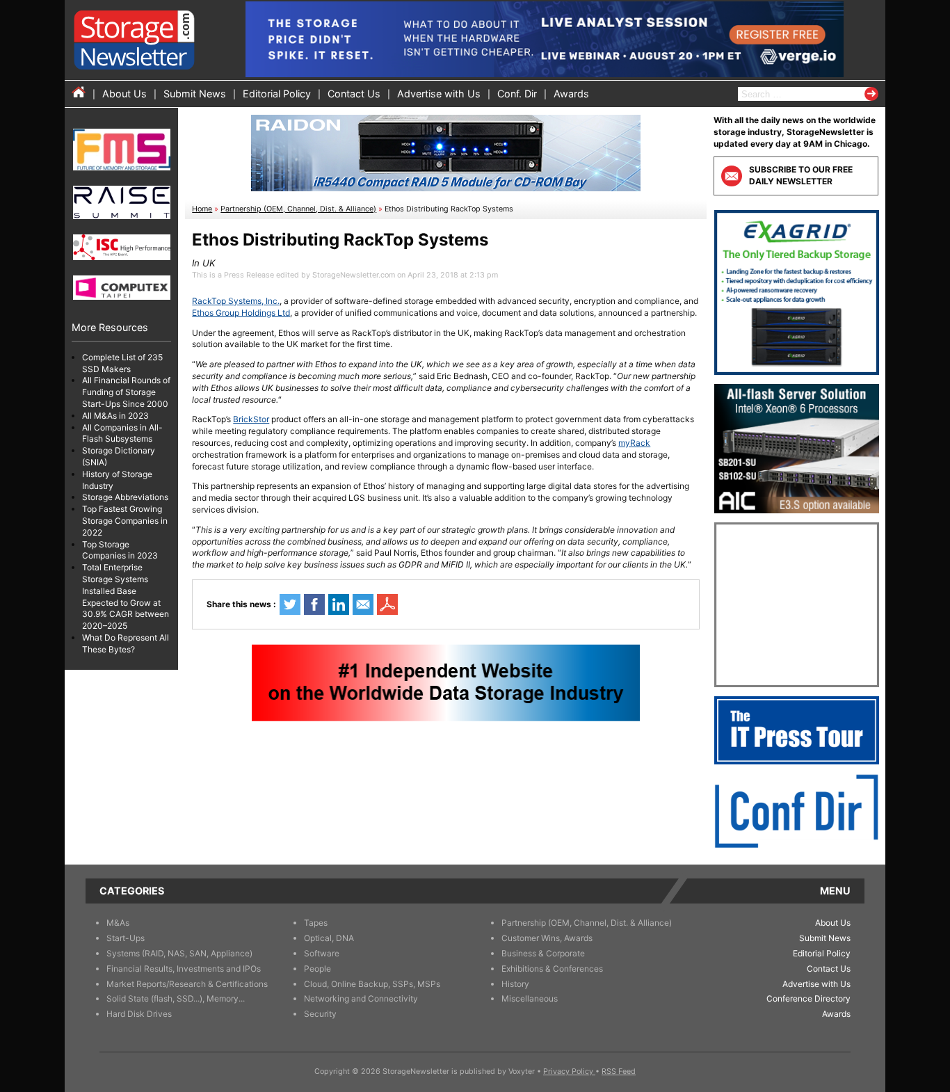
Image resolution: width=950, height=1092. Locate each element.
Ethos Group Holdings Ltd (241, 312)
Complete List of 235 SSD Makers (122, 363)
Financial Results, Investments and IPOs (183, 968)
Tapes (316, 922)
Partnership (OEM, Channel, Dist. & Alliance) (298, 209)
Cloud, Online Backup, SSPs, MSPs (372, 984)
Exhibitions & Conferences (552, 968)
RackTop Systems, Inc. (236, 301)
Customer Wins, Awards (547, 938)
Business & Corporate (543, 953)
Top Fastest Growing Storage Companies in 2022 (125, 521)
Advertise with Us (439, 93)
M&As (117, 922)
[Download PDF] (387, 604)
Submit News (194, 93)
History (515, 984)
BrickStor (251, 419)
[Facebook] (314, 604)
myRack (634, 442)
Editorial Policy (277, 93)
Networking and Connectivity (361, 998)
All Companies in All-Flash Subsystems (122, 433)
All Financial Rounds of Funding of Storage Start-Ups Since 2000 (126, 393)
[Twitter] (290, 604)
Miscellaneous (529, 998)
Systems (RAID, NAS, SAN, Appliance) (179, 953)
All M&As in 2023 (115, 415)
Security (320, 1014)
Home (202, 209)
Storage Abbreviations (125, 497)
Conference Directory (808, 998)
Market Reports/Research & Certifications (187, 984)
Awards (571, 93)
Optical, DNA (329, 938)
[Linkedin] (338, 604)
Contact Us (354, 93)
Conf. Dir (517, 93)
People (317, 968)
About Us (124, 93)
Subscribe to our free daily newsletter (801, 175)
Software (321, 953)
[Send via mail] (363, 604)
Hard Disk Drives (139, 1014)
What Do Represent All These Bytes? (125, 643)
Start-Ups (125, 938)
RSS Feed (619, 1071)
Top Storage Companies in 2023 (120, 550)
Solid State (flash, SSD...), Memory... (175, 998)
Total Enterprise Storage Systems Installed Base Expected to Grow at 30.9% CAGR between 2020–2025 (125, 597)
